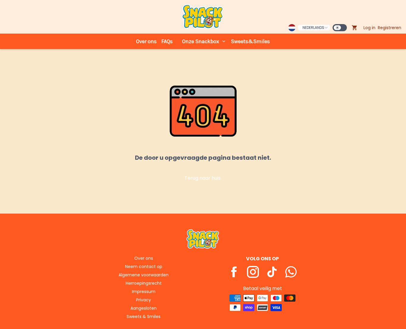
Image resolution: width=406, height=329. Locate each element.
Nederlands (313, 27)
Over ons (146, 41)
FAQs (167, 41)
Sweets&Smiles (250, 41)
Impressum (143, 291)
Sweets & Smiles (143, 316)
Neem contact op (143, 267)
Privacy (143, 300)
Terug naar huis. (203, 178)
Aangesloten (143, 308)
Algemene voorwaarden (144, 275)
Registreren (389, 28)
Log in (369, 28)
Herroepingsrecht (144, 283)
